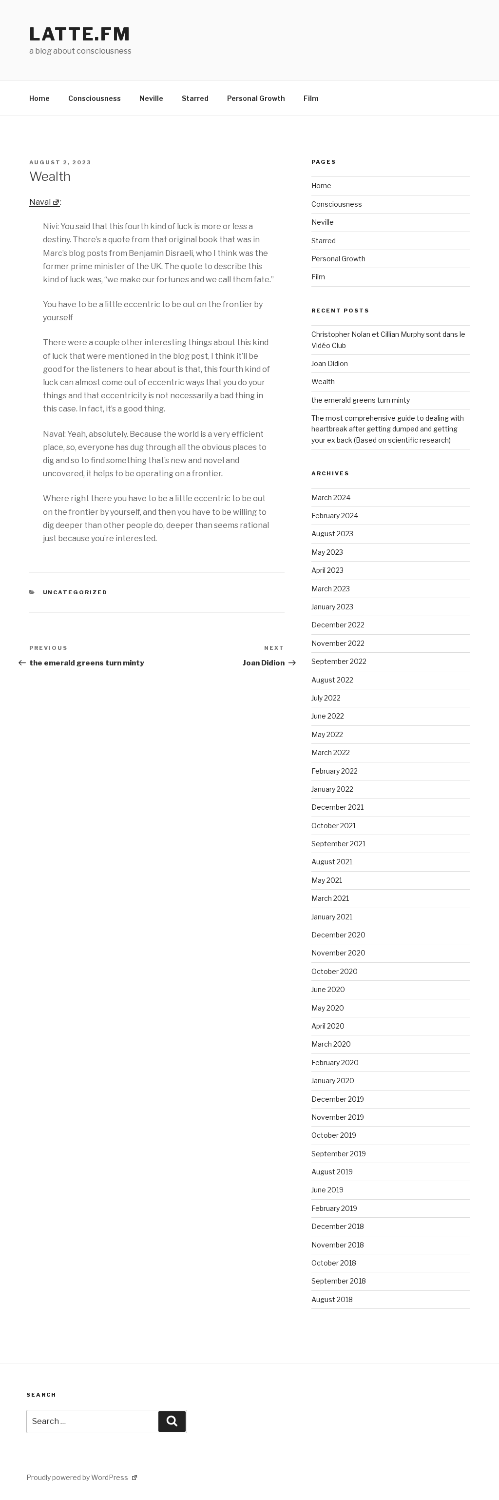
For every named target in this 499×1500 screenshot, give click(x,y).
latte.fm (80, 34)
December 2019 (337, 1099)
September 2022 (338, 661)
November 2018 (337, 1245)
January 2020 (332, 1080)
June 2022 (327, 716)
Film (311, 98)
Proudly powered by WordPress (78, 1477)
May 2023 (327, 552)
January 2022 (332, 789)
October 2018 (333, 1263)
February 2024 (334, 515)
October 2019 (333, 1135)
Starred (195, 98)
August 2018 (332, 1299)
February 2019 (334, 1208)
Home (39, 98)
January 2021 (331, 917)
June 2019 (327, 1190)
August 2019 (332, 1172)
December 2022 (338, 625)
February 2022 (334, 771)
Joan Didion (329, 363)
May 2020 (327, 1008)
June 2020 (328, 989)
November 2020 (338, 953)
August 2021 (331, 861)
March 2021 (330, 898)
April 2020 (328, 1026)
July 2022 (326, 698)
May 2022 (327, 734)
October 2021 (333, 825)
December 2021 (337, 807)
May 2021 (326, 880)
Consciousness (94, 98)
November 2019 (337, 1117)
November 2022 (338, 643)
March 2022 (330, 752)
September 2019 (338, 1153)
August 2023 (332, 533)
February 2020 (335, 1062)
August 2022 (332, 680)
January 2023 (332, 607)
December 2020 (338, 935)
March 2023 (330, 588)
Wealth (323, 381)
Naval (40, 202)
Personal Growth (256, 98)
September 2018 (338, 1281)
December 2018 (337, 1226)
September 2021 (338, 843)
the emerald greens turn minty (360, 400)
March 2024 (330, 497)
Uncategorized (75, 592)
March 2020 (331, 1044)
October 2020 (334, 971)
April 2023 (327, 570)
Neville (151, 98)
